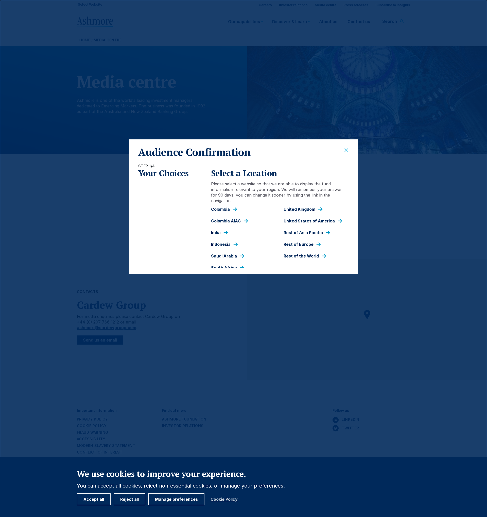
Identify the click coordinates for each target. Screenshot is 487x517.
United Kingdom (299, 209)
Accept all (93, 499)
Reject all (129, 499)
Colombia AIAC (226, 221)
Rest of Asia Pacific (303, 232)
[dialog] (243, 258)
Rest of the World (301, 256)
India (216, 232)
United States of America (309, 221)
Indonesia (221, 244)
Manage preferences (176, 499)
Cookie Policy (224, 499)
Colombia (220, 209)
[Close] (346, 150)
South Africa (224, 267)
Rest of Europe (299, 244)
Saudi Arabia (224, 256)
